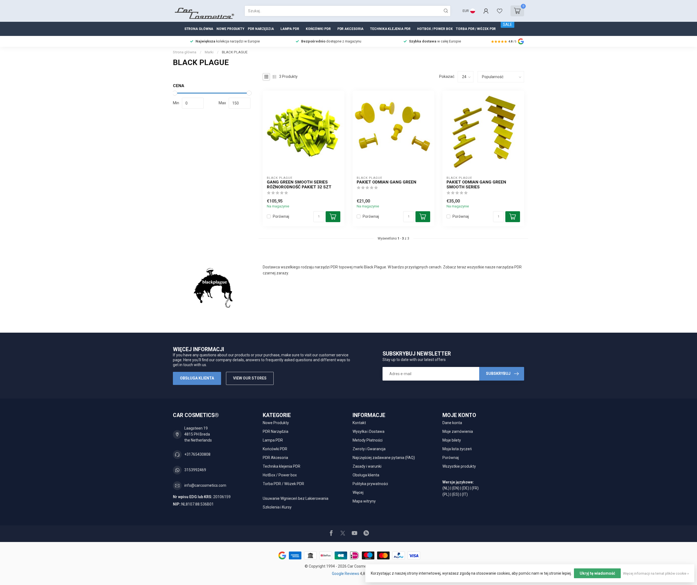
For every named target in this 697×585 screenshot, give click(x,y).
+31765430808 (197, 454)
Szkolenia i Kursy (277, 507)
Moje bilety (451, 440)
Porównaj (281, 217)
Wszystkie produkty (459, 466)
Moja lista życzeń (457, 449)
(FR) (475, 488)
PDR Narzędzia (261, 29)
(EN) (455, 488)
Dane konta (452, 423)
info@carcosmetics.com (205, 485)
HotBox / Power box (435, 29)
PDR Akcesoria (350, 29)
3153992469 (195, 470)
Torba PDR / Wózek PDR (476, 29)
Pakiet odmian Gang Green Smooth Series (476, 184)
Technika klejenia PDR (390, 29)
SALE (507, 24)
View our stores (250, 378)
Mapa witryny (364, 501)
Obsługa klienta (197, 378)
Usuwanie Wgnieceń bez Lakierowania (295, 498)
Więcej (358, 492)
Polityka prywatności (370, 484)
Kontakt (359, 423)
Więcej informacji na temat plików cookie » (656, 573)
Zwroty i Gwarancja (369, 449)
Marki (209, 52)
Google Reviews (346, 573)
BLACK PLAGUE (234, 52)
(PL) (446, 494)
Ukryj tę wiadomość (597, 573)
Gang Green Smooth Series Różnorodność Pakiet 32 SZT (299, 184)
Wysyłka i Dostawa (368, 431)
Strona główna (198, 29)
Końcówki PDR (318, 29)
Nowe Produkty (230, 29)
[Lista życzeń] (499, 10)
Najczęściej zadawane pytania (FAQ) (384, 457)
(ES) (455, 494)
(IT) (465, 494)
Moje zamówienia (457, 431)
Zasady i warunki (367, 466)
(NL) (446, 488)
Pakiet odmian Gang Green (386, 182)
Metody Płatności (368, 440)
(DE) (465, 488)
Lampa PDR (289, 29)
